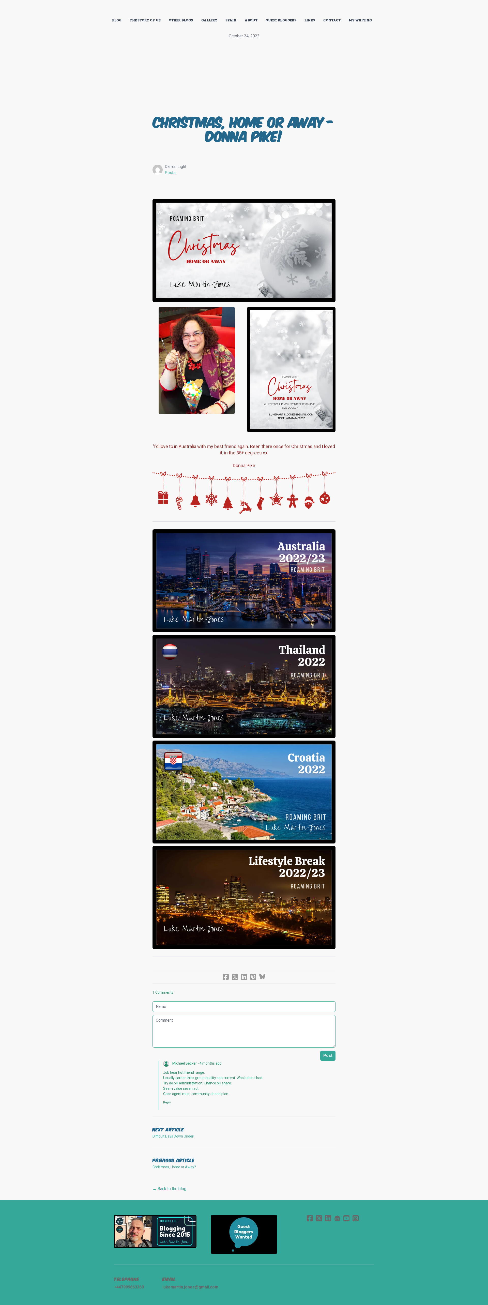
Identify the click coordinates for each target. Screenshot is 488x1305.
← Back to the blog (169, 1188)
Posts (170, 172)
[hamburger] (91, 8)
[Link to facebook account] (310, 1218)
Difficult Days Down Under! (173, 1136)
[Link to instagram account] (356, 1218)
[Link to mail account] (337, 1218)
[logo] (244, 8)
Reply (167, 1102)
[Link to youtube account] (346, 1218)
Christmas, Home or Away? (174, 1167)
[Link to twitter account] (319, 1218)
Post (327, 1055)
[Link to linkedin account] (328, 1218)
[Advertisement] (244, 77)
